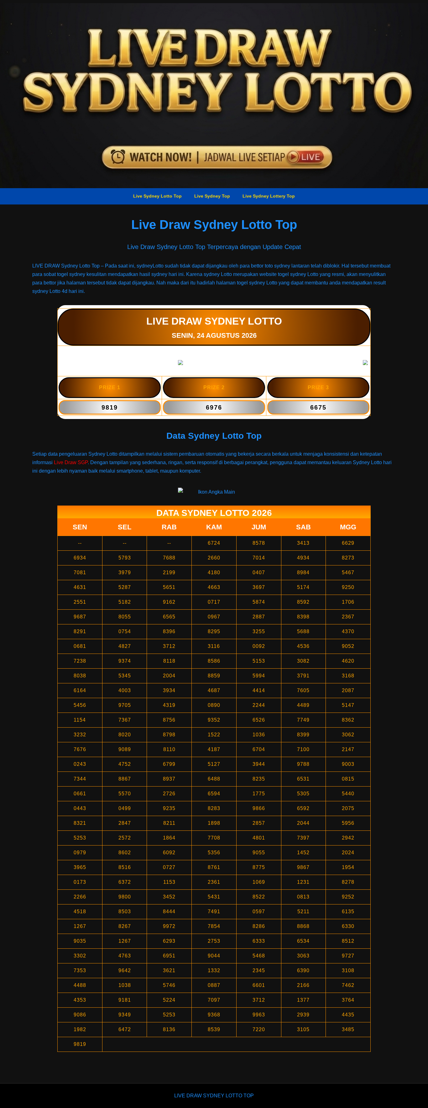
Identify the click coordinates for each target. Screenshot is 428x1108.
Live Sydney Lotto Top (157, 196)
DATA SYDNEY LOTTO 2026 (214, 513)
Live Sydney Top (212, 196)
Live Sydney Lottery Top (269, 196)
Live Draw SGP (71, 462)
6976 (214, 407)
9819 (110, 407)
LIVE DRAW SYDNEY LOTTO (214, 321)
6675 (318, 407)
